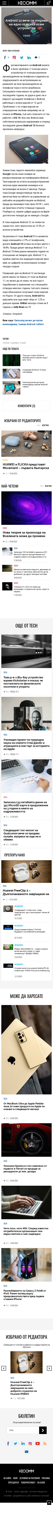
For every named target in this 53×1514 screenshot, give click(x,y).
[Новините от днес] (48, 3)
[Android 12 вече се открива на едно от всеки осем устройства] (15, 57)
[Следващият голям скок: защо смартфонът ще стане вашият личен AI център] (8, 911)
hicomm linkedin (23, 1445)
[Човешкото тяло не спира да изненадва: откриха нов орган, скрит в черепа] (7, 590)
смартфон (14, 343)
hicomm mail (26, 1454)
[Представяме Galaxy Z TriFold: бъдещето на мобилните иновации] (8, 929)
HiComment (18, 908)
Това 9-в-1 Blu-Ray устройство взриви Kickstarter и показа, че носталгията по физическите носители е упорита (23, 684)
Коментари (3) (26, 406)
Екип (15, 1480)
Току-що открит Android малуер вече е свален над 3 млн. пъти (35, 357)
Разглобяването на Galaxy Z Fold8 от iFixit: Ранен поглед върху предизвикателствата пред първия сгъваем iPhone (25, 1297)
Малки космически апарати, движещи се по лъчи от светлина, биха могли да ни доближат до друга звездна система (32, 573)
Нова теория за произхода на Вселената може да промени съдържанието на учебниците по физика (25, 540)
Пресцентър (13, 1484)
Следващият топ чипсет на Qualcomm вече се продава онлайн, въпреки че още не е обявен (22, 837)
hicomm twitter (15, 1445)
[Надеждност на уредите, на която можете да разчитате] (26, 444)
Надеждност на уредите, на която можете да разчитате (23, 468)
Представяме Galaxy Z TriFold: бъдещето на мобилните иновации (29, 932)
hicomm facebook (8, 1445)
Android (6, 343)
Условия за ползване (30, 1480)
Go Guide (41, 1484)
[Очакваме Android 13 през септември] (11, 374)
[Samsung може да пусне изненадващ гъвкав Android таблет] (11, 388)
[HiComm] (27, 3)
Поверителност (28, 1484)
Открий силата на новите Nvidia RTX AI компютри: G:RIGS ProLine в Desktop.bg (32, 971)
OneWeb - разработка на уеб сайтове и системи (26, 1498)
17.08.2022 (26, 35)
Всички (45, 425)
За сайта (7, 1480)
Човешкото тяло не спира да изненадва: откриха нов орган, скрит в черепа (31, 591)
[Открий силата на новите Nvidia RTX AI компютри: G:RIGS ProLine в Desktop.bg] (8, 968)
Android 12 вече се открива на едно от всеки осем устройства (26, 24)
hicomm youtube (37, 1445)
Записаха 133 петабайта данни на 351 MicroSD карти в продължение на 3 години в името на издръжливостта (30, 556)
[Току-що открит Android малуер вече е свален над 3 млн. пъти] (11, 360)
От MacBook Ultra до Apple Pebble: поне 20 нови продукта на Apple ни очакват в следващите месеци (24, 1108)
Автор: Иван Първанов (11, 51)
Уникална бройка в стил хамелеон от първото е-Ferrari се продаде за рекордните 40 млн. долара (25, 1171)
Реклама (46, 1480)
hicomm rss (45, 1445)
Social (5, 462)
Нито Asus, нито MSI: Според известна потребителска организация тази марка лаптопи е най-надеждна (26, 1233)
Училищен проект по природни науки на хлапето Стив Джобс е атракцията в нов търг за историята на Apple (26, 746)
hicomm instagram (30, 1445)
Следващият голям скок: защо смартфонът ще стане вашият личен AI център (31, 914)
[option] (26, 556)
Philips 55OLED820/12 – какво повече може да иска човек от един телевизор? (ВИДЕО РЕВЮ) (31, 953)
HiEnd (5, 530)
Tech (26, 10)
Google (23, 343)
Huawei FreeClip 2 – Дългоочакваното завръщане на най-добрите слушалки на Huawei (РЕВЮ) (26, 898)
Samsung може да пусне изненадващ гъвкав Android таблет (35, 384)
